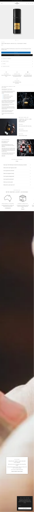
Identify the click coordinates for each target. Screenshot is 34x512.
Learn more (3, 155)
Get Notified (17, 55)
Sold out (16, 52)
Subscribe (25, 508)
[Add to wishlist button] (32, 53)
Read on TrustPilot (14, 471)
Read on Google (19, 471)
